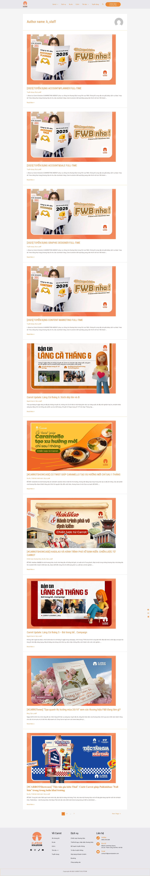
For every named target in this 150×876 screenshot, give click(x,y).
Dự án (53, 842)
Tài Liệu (54, 850)
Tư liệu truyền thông (77, 850)
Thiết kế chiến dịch (37, 478)
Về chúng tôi (55, 838)
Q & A (53, 846)
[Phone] (39, 850)
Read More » (31, 102)
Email (103, 851)
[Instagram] (35, 850)
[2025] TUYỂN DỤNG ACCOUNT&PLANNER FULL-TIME (54, 88)
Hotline (103, 837)
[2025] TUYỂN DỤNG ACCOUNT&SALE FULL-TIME (52, 165)
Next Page (116, 813)
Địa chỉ (103, 843)
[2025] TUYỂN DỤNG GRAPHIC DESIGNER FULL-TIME (53, 242)
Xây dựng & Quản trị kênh (78, 854)
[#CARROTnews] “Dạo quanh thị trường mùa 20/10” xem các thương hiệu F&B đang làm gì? (73, 709)
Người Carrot (31, 401)
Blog (28, 713)
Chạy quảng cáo (76, 862)
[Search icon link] (103, 4)
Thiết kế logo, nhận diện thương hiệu (82, 842)
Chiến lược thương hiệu (34, 559)
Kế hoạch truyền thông (78, 846)
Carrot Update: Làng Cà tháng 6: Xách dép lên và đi (53, 397)
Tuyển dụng (30, 92)
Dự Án (29, 478)
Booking (73, 858)
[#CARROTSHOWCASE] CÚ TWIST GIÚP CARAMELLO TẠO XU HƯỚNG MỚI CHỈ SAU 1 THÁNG (73, 474)
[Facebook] (31, 850)
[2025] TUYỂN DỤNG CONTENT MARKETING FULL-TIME (55, 319)
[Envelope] (43, 850)
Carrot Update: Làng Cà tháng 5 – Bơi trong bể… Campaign (57, 632)
